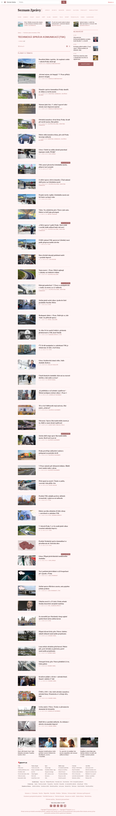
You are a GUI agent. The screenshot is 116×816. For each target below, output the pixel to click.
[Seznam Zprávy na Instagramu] (58, 806)
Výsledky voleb (21, 772)
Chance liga (47, 768)
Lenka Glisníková (30, 25)
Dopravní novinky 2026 (91, 772)
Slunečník (56, 784)
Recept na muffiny (62, 770)
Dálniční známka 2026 (91, 770)
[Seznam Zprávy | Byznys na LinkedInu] (65, 806)
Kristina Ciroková (55, 93)
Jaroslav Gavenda (55, 394)
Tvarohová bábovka (62, 774)
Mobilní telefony (36, 786)
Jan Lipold (52, 154)
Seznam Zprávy (85, 25)
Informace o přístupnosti (83, 793)
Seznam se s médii (70, 796)
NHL (46, 778)
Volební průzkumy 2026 (23, 770)
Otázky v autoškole (90, 776)
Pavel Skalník (52, 319)
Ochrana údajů (72, 793)
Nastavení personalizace (62, 799)
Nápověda (46, 793)
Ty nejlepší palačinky (63, 768)
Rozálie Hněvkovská (53, 63)
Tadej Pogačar (34, 774)
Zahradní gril (80, 784)
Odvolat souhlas (50, 799)
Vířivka (85, 784)
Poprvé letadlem (76, 770)
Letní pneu (61, 786)
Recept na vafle (62, 776)
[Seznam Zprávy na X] (54, 806)
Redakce (58, 793)
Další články (85, 64)
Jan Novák (52, 259)
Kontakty (52, 793)
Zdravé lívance (61, 772)
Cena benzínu (66, 782)
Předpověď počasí (50, 782)
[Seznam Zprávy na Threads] (61, 806)
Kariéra (41, 793)
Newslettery (88, 796)
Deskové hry (68, 786)
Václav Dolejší (53, 364)
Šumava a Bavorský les (77, 772)
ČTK (50, 169)
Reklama (64, 793)
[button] (20, 24)
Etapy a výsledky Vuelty (37, 770)
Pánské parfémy (89, 786)
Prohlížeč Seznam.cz (48, 796)
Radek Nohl (52, 635)
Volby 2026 (20, 768)
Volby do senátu (21, 776)
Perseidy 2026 (58, 782)
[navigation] (2, 2)
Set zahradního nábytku (70, 784)
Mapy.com (42, 782)
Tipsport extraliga (49, 772)
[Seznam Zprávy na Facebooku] (51, 806)
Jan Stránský (53, 575)
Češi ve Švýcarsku (76, 774)
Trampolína (50, 784)
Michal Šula (61, 425)
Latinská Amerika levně (77, 776)
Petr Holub (53, 485)
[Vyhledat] (63, 2)
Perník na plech (62, 778)
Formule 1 (47, 776)
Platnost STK (88, 778)
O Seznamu (35, 793)
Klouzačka (61, 784)
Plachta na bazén (42, 784)
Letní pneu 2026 (89, 768)
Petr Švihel (52, 379)
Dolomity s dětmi (76, 778)
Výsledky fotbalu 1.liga (50, 770)
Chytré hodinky (81, 786)
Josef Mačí (52, 425)
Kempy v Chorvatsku (77, 768)
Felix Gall (33, 776)
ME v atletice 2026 (49, 774)
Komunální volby (22, 778)
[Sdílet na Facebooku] (67, 46)
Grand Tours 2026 (35, 778)
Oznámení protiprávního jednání (33, 796)
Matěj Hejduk (52, 214)
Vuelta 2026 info (35, 768)
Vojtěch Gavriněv (55, 410)
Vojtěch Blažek (53, 123)
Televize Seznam (59, 796)
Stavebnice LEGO (45, 786)
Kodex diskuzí (80, 796)
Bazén (36, 784)
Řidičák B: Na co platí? (91, 774)
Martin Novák (56, 25)
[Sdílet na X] (69, 46)
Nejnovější (78, 31)
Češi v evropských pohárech (76, 782)
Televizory (74, 786)
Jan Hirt (33, 772)
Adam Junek (53, 726)
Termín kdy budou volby (23, 774)
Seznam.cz (111, 2)
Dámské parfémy (54, 786)
